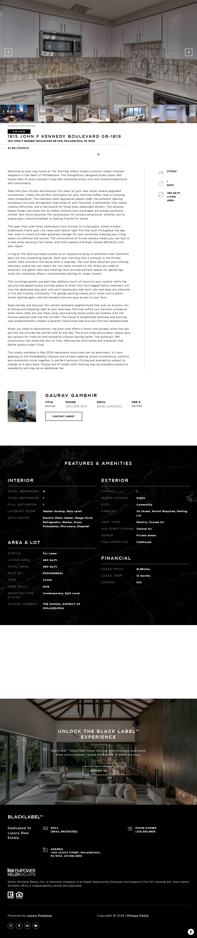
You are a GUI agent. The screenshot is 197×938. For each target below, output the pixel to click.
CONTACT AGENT (64, 416)
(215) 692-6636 (145, 831)
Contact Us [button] (98, 770)
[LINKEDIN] (27, 926)
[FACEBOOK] (19, 926)
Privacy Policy (138, 915)
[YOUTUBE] (36, 926)
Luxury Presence (39, 915)
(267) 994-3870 (76, 406)
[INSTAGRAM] (11, 926)
